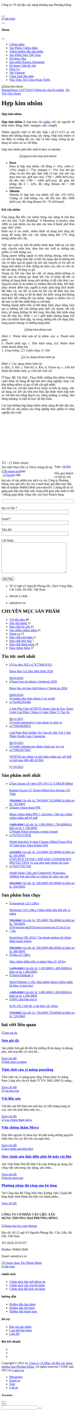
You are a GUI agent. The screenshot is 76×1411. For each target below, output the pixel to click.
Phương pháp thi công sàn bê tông (29, 1185)
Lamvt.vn (18, 1370)
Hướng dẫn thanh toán (23, 1311)
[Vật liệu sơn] (10, 1090)
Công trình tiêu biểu (21, 76)
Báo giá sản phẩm (20, 1326)
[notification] (19, 1226)
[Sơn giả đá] (9, 1032)
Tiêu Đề (6, 529)
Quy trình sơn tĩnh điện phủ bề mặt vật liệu (36, 1156)
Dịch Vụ (14, 69)
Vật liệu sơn (11, 1098)
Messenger (16, 1377)
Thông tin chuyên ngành (49, 90)
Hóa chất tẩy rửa (20, 626)
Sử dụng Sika (17, 58)
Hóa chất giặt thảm (21, 637)
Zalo (12, 1384)
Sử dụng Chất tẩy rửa (22, 65)
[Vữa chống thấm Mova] (17, 1120)
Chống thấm (17, 44)
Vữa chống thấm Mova (20, 1127)
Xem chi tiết (9, 1058)
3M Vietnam (17, 72)
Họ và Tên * (9, 508)
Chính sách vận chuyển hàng (27, 1285)
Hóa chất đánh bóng (22, 644)
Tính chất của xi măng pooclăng (27, 1069)
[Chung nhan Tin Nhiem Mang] (22, 1262)
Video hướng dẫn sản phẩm (26, 51)
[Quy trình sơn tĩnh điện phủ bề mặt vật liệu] (17, 1148)
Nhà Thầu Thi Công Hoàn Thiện (29, 79)
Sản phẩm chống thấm (23, 630)
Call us (13, 1387)
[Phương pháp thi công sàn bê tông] (12, 1178)
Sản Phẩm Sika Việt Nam (25, 55)
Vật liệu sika (17, 619)
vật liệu (66, 466)
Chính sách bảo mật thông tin (27, 1281)
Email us (14, 1380)
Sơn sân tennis (18, 623)
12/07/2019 (26, 90)
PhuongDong (10, 90)
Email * (6, 519)
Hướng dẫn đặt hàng (22, 1308)
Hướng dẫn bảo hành (22, 1304)
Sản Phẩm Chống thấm (23, 48)
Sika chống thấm (20, 648)
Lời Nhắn (7, 540)
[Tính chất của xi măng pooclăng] (14, 1062)
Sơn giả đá (10, 1040)
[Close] (3, 38)
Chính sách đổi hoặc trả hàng (27, 1288)
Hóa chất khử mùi (20, 640)
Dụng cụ (15, 633)
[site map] (8, 1266)
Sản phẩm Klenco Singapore (27, 62)
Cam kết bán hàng (20, 1330)
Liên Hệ (14, 1333)
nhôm (46, 121)
